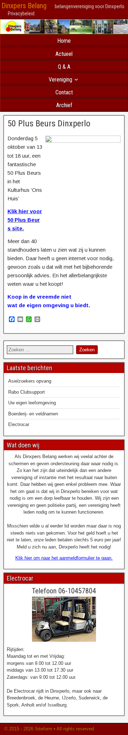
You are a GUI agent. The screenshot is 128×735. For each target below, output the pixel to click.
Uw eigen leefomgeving (32, 402)
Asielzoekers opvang (29, 381)
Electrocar (18, 424)
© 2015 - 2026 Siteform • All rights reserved (48, 728)
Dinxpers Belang (24, 5)
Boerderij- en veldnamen (33, 413)
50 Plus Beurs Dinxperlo (48, 123)
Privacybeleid (21, 13)
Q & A (64, 66)
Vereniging (60, 79)
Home (64, 40)
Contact (64, 92)
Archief (64, 105)
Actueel (64, 54)
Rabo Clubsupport (26, 392)
